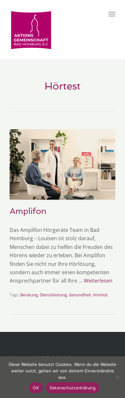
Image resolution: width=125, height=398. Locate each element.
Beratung (29, 295)
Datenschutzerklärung (73, 387)
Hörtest (100, 295)
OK (36, 387)
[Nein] (117, 377)
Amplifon (28, 211)
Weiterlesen (98, 280)
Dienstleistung (53, 295)
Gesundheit (80, 295)
